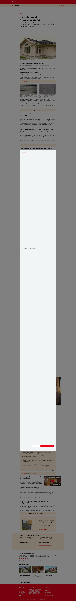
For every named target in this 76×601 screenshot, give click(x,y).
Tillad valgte (36, 445)
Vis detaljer (52, 448)
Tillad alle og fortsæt (47, 445)
